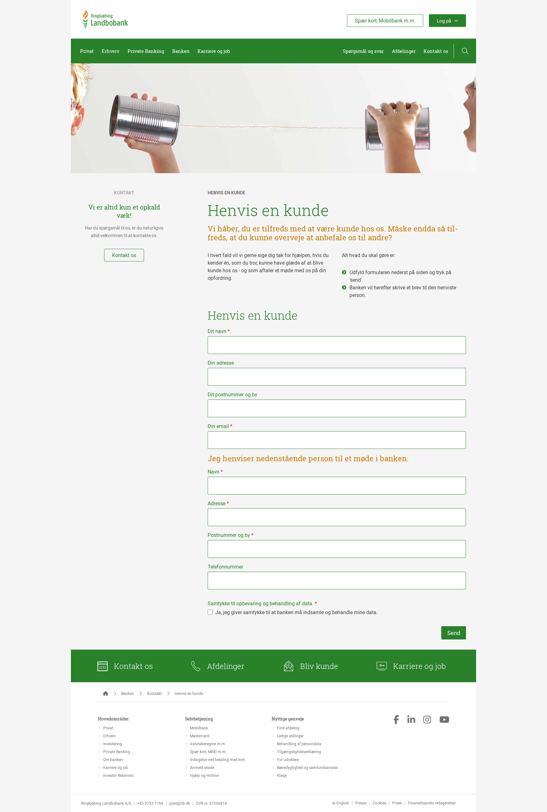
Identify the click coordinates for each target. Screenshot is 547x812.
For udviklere (288, 759)
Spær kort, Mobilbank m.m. (385, 20)
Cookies (379, 802)
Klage (282, 775)
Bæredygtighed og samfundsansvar (307, 767)
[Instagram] (427, 720)
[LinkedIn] (411, 720)
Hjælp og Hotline (204, 775)
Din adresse (221, 362)
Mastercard (199, 735)
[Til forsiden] (105, 26)
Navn (215, 471)
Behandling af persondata (299, 743)
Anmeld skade (202, 767)
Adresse (218, 503)
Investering (112, 743)
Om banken (113, 759)
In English (340, 802)
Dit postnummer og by (232, 394)
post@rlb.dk (179, 803)
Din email (220, 426)
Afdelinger (404, 51)
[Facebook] (396, 720)
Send (453, 633)
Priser (397, 802)
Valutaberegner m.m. (208, 743)
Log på (444, 20)
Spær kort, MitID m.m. (208, 751)
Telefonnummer (225, 566)
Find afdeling (288, 727)
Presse (361, 802)
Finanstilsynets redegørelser (432, 802)
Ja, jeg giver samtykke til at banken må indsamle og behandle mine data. (296, 612)
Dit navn (219, 331)
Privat (87, 51)
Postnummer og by (231, 535)
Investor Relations (118, 775)
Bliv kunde (319, 666)
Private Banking (146, 51)
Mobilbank (199, 727)
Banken (181, 51)
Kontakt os (436, 51)
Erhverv (110, 51)
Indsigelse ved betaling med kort (217, 759)
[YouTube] (444, 720)
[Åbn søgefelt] (465, 50)
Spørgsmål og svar (363, 51)
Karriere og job (214, 51)
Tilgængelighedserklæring (299, 751)
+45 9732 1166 (150, 803)
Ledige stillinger (290, 735)
